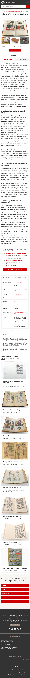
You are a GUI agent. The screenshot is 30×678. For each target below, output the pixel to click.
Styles (4, 589)
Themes (4, 585)
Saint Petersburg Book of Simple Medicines (15, 568)
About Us (9, 672)
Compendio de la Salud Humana (12, 516)
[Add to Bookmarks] (12, 55)
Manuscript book (17, 282)
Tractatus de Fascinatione (10, 542)
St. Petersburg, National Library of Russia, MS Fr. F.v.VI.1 (14, 570)
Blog (24, 672)
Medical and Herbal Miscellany (11, 410)
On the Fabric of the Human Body (12, 487)
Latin (15, 301)
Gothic (15, 297)
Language (12, 358)
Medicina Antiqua (7, 436)
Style (7, 358)
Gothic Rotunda (17, 305)
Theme (3, 358)
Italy (15, 290)
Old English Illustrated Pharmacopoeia (13, 462)
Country (17, 358)
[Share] (16, 55)
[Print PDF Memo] (14, 55)
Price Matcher (23, 670)
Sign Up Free (8, 674)
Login (13, 674)
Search (11, 670)
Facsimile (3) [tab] (22, 59)
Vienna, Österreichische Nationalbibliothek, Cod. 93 (13, 438)
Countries (5, 597)
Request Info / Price (15, 269)
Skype (19, 672)
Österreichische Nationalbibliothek (13, 11)
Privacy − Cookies (21, 674)
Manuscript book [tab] (8, 59)
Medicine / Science (18, 294)
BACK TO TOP (15, 666)
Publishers (5, 601)
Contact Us (14, 672)
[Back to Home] (8, 2)
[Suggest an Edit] (18, 55)
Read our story (15, 624)
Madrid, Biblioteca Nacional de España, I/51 (12, 518)
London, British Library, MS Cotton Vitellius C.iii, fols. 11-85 (15, 464)
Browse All (16, 670)
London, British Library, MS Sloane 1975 (11, 412)
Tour (5, 672)
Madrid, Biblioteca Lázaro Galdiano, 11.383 (12, 544)
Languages (5, 593)
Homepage (5, 670)
